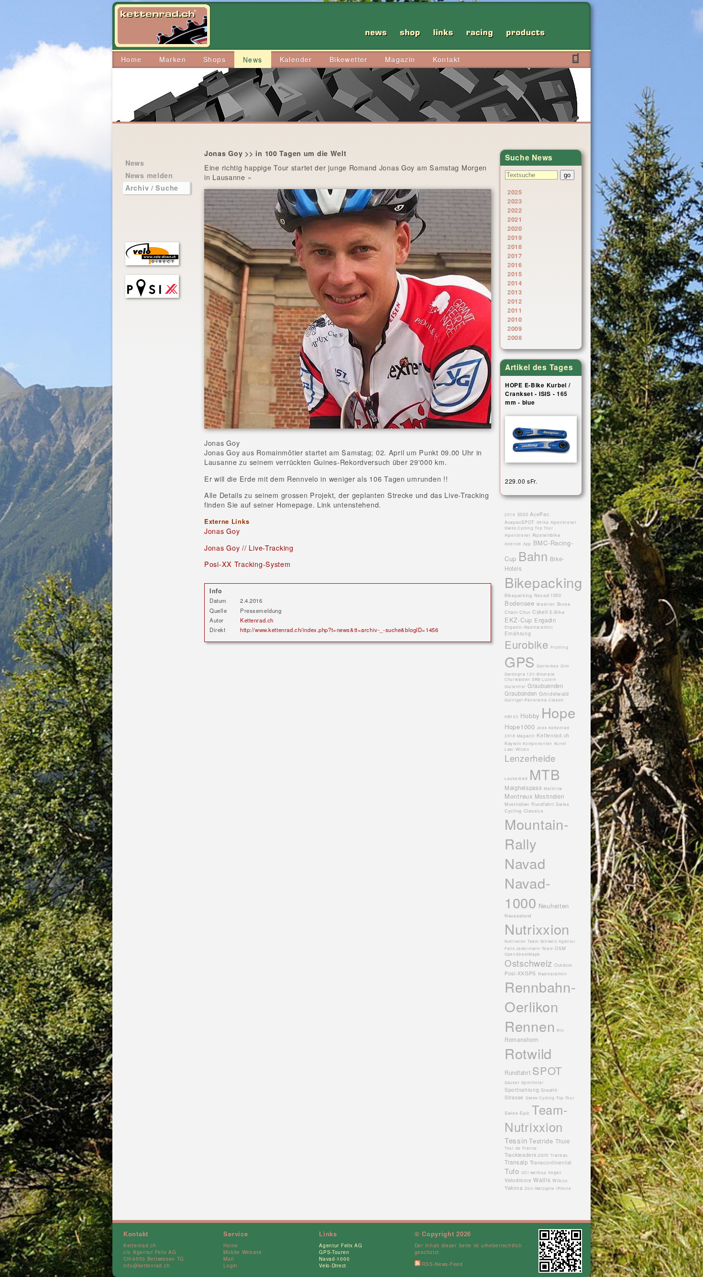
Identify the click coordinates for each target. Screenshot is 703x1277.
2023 (514, 200)
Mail (228, 1258)
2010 (514, 319)
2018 (514, 246)
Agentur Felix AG (340, 1245)
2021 (514, 219)
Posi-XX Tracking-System (247, 564)
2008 (514, 337)
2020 (514, 228)
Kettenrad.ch (257, 620)
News (134, 163)
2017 (514, 255)
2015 (514, 273)
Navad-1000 (334, 1258)
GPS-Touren (334, 1252)
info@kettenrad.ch (146, 1265)
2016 (514, 264)
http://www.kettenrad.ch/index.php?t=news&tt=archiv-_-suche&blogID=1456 (339, 629)
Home (230, 1245)
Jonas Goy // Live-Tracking (249, 547)
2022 (514, 210)
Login (230, 1265)
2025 (514, 191)
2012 (514, 300)
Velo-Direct (332, 1265)
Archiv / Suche (151, 187)
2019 (514, 237)
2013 (514, 291)
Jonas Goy (222, 531)
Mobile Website (242, 1252)
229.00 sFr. (521, 481)
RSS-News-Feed (441, 1264)
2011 (514, 310)
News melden (149, 175)
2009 (514, 328)
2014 (514, 282)
